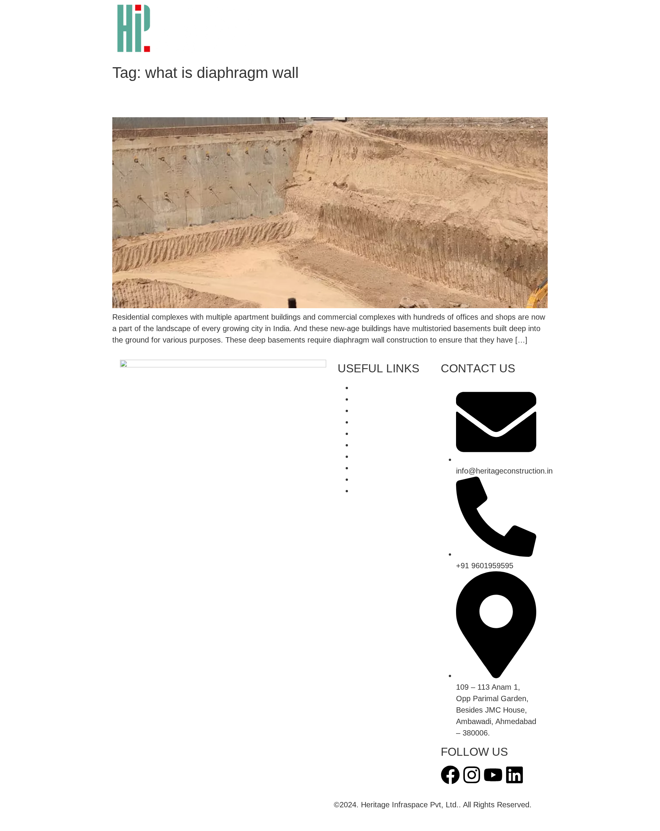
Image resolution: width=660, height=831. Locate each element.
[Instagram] (471, 774)
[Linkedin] (514, 774)
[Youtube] (493, 774)
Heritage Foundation (303, 48)
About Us (333, 12)
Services (284, 30)
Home (292, 12)
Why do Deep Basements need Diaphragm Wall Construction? (311, 103)
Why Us (377, 12)
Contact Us (372, 48)
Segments (331, 30)
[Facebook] (450, 774)
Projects (377, 30)
